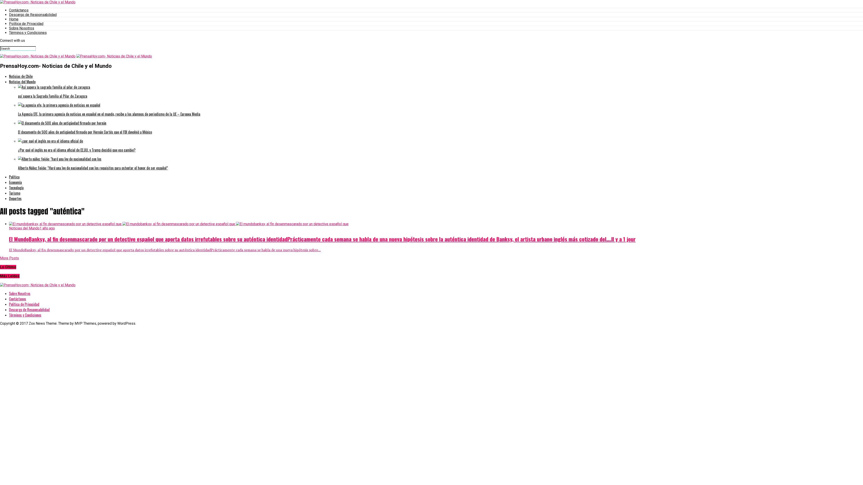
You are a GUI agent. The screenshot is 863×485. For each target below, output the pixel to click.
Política (14, 177)
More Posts (9, 258)
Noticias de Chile (21, 76)
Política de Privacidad (26, 24)
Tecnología (16, 187)
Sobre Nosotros (21, 28)
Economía (15, 182)
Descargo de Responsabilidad (33, 15)
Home (13, 19)
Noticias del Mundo (22, 81)
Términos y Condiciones (28, 33)
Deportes (15, 198)
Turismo (14, 193)
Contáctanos (19, 10)
